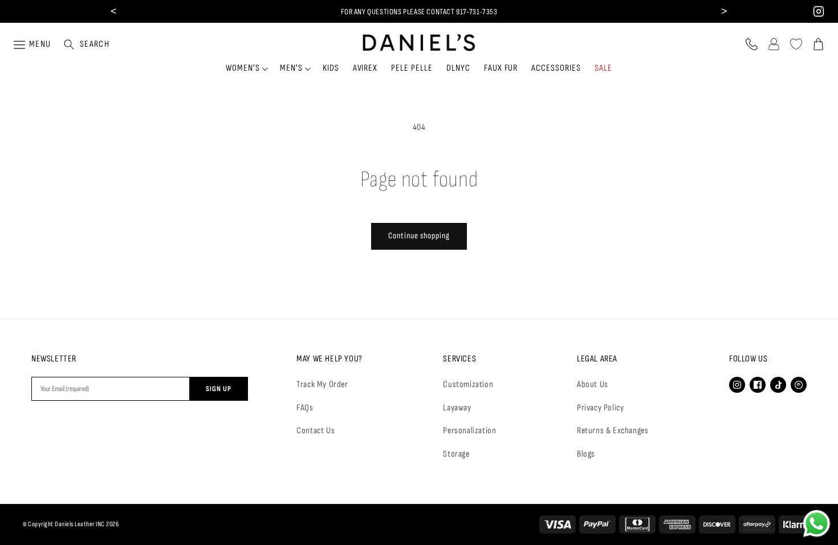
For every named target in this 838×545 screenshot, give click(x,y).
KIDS (331, 68)
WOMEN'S (243, 68)
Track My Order (322, 384)
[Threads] (799, 385)
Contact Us (315, 430)
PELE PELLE (412, 68)
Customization (468, 384)
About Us (592, 384)
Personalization (469, 430)
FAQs (304, 407)
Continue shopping (419, 235)
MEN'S (291, 68)
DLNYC (458, 68)
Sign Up (218, 388)
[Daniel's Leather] (419, 40)
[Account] (774, 44)
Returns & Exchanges (612, 430)
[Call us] (752, 44)
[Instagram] (737, 385)
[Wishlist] (796, 44)
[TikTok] (778, 385)
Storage (456, 454)
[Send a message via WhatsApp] (816, 523)
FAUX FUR (501, 68)
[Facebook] (758, 385)
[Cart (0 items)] (818, 44)
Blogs (586, 454)
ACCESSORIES (556, 68)
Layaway (457, 407)
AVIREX (365, 68)
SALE (603, 68)
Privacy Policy (600, 407)
